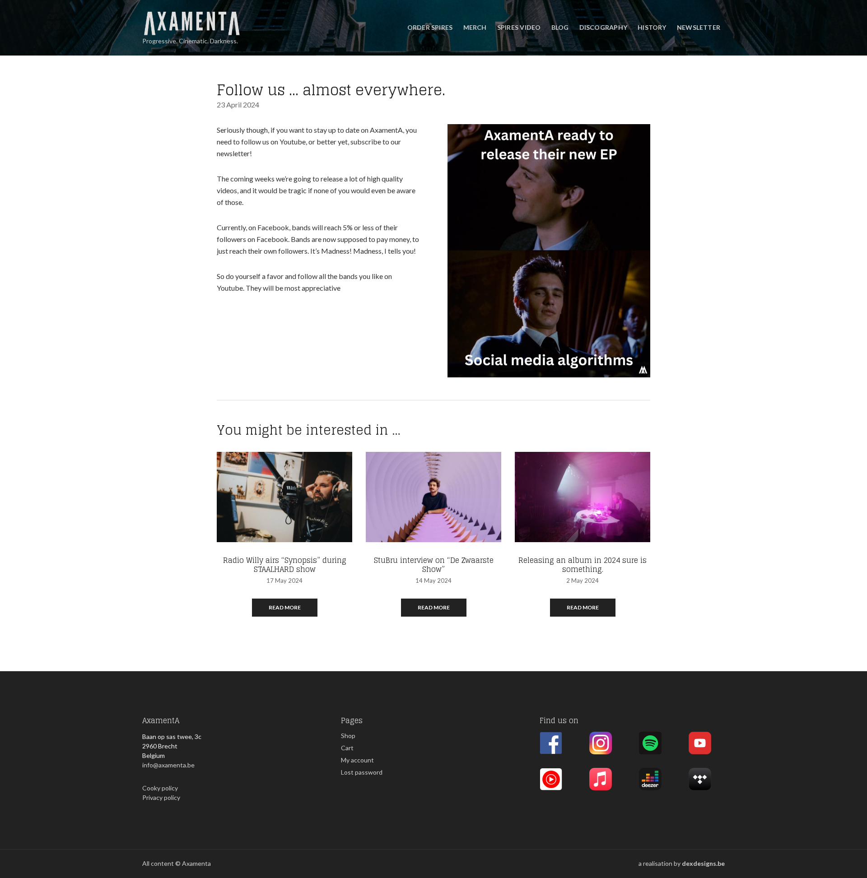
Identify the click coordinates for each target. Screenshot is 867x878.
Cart (347, 748)
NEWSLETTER (698, 27)
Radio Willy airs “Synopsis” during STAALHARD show (284, 565)
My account (357, 760)
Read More (285, 607)
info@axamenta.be (168, 765)
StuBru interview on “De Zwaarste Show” (434, 565)
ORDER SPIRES (430, 27)
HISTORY (652, 27)
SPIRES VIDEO (519, 27)
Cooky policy (160, 788)
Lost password (361, 772)
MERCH (475, 27)
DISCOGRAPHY (603, 27)
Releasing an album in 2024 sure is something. (582, 565)
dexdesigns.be (703, 863)
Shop (348, 735)
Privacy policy (161, 797)
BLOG (560, 27)
